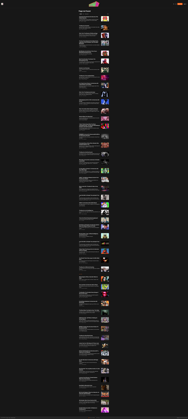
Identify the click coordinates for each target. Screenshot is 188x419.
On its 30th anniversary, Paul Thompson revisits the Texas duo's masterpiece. (89, 261)
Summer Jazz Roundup (84, 68)
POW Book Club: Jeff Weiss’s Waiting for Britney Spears (88, 318)
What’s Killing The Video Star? (86, 116)
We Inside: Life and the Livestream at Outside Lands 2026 (89, 160)
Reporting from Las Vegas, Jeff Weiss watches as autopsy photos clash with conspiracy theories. (88, 94)
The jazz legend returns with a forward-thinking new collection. (88, 363)
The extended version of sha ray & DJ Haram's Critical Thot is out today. (89, 137)
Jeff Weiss (84, 95)
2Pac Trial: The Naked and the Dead (87, 92)
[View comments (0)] (86, 23)
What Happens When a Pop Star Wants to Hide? (88, 277)
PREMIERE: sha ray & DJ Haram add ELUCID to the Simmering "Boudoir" (89, 135)
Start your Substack (92, 417)
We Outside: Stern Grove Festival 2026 (88, 400)
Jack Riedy (83, 130)
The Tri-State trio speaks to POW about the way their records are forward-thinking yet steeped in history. (89, 354)
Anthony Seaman (84, 79)
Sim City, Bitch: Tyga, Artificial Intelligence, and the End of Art (88, 234)
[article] (94, 20)
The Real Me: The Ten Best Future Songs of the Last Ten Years (88, 293)
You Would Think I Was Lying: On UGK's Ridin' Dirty (89, 259)
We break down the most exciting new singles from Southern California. (89, 269)
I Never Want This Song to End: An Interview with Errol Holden (89, 250)
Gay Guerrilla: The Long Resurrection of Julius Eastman (89, 369)
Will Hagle (83, 206)
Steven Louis (84, 155)
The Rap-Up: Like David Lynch (86, 152)
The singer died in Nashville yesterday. (85, 53)
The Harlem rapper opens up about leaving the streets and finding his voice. (89, 252)
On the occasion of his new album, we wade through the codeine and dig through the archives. (88, 295)
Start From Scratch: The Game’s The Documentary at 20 (87, 60)
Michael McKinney (84, 191)
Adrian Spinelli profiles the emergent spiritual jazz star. (88, 380)
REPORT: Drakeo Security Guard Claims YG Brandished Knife (88, 327)
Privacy (7, 417)
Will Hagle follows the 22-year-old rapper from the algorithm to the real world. (89, 205)
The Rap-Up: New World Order (86, 335)
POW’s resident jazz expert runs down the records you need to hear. (89, 70)
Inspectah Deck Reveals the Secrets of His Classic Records (88, 17)
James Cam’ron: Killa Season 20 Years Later (89, 343)
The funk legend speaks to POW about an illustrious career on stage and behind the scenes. (89, 129)
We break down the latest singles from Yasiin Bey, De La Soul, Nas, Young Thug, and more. (89, 78)
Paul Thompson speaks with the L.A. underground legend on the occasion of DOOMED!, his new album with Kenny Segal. (89, 172)
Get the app (98, 417)
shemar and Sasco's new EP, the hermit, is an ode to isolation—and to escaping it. (89, 45)
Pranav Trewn (84, 164)
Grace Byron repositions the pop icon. (85, 410)
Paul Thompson (84, 173)
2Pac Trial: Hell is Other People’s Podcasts (88, 108)
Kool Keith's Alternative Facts (85, 385)
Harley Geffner (84, 29)
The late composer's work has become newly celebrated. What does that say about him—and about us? (88, 372)
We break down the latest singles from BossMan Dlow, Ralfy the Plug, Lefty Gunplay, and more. (89, 28)
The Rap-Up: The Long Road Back (86, 75)
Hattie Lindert (84, 280)
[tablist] (84, 14)
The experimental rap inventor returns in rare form (87, 386)
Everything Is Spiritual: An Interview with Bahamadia (88, 302)
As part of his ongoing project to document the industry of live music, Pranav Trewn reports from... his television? (89, 163)
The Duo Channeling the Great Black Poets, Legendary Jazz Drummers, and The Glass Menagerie (88, 42)
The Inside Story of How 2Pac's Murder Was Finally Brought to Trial (89, 144)
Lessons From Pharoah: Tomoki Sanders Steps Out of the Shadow (88, 378)
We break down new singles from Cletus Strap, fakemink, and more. (89, 212)
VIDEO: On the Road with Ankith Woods (88, 202)
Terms (9, 417)
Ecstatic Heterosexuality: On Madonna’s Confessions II (88, 408)
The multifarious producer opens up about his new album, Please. (89, 287)
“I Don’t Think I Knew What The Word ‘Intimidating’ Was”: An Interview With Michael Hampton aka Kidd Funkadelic (89, 125)
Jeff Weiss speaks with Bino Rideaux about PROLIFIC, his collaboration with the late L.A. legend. (88, 181)
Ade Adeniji (83, 229)
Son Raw (85, 21)
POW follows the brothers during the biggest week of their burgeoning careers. (89, 86)
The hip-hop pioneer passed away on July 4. (86, 219)
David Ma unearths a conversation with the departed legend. (89, 394)
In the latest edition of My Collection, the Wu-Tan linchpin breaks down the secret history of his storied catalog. (88, 20)
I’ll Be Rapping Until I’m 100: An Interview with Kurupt (89, 100)
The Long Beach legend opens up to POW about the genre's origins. (89, 228)
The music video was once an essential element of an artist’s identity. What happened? (89, 118)
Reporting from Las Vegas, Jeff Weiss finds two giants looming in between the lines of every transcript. (88, 35)
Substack (178, 417)
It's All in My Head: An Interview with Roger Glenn (88, 360)
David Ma (84, 396)
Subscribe (180, 3)
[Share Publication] (176, 4)
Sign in (185, 3)
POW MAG (83, 182)
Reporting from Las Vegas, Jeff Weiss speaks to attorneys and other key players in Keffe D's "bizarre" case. (89, 146)
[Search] (174, 4)
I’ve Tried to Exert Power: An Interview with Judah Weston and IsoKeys (88, 84)
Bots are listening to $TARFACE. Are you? (86, 236)
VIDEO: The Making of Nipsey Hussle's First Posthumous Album (89, 178)
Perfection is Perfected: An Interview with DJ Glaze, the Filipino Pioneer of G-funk (89, 225)
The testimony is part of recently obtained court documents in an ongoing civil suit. (89, 330)
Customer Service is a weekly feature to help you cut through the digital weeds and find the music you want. (89, 312)
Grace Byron (83, 411)
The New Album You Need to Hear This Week (89, 310)
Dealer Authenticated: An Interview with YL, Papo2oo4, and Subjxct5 (89, 351)
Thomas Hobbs (85, 104)
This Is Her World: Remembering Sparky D (88, 218)
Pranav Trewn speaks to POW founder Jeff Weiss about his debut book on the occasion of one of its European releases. (89, 321)
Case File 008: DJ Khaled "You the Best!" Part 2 (89, 196)
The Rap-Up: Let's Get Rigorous (86, 210)
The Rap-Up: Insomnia (84, 25)
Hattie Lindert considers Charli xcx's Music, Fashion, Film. (88, 279)
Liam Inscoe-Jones (84, 373)
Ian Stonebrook (85, 346)
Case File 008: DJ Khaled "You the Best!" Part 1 (89, 242)
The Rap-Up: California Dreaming (86, 267)
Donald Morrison (84, 331)
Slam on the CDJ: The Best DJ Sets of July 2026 (88, 187)
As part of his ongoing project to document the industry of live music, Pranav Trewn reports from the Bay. (89, 402)
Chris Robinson (84, 71)
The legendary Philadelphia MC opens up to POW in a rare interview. (89, 304)
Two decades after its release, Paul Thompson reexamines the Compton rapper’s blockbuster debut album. (89, 62)
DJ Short (82, 220)
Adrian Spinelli (84, 381)
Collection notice (13, 417)
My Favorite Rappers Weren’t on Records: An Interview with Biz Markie (89, 393)
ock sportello (83, 237)
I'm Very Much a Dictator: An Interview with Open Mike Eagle (88, 169)
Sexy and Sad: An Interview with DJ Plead (88, 284)
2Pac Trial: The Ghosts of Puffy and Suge (88, 33)
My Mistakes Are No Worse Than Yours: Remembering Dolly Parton (88, 52)
